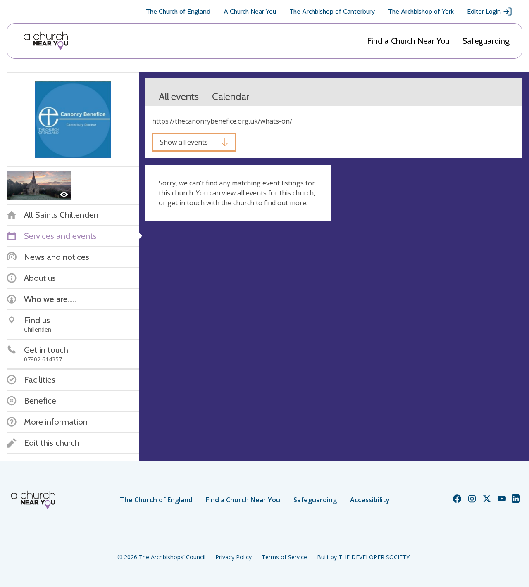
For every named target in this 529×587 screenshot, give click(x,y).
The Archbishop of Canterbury (332, 11)
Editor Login (484, 11)
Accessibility (370, 499)
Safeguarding (486, 41)
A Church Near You (250, 11)
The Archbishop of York (421, 11)
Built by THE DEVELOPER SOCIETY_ (364, 557)
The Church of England (178, 11)
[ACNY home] (45, 41)
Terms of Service (284, 557)
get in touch (186, 202)
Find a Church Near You (408, 41)
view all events (245, 192)
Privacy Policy (233, 557)
